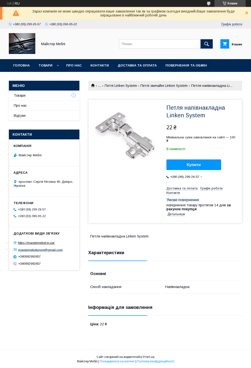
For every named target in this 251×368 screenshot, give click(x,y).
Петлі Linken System (121, 86)
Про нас (74, 65)
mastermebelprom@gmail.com (40, 249)
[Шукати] (207, 44)
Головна (21, 65)
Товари (45, 65)
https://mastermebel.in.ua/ (36, 243)
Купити (194, 165)
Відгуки (19, 116)
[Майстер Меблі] (22, 53)
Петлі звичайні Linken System (164, 86)
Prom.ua (148, 357)
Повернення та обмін (186, 65)
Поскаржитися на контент (117, 361)
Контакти (99, 65)
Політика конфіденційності (155, 361)
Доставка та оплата (137, 65)
